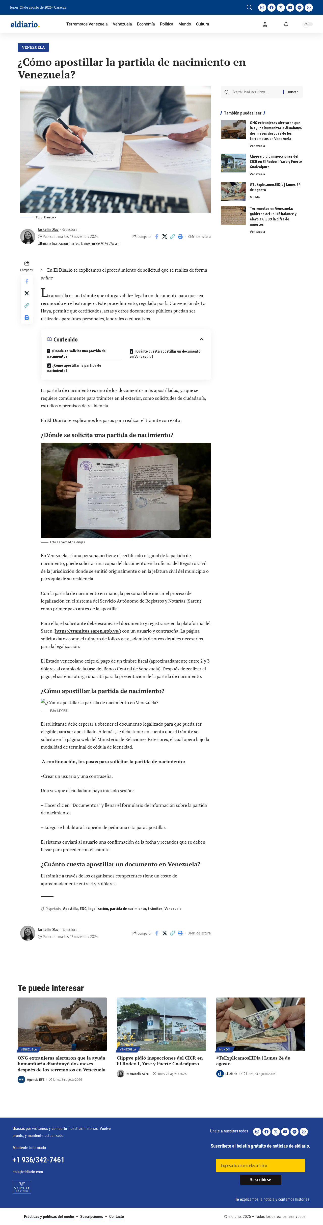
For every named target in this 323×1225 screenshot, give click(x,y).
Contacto (116, 1216)
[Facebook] (271, 8)
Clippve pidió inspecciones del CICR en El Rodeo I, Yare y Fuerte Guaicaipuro (276, 161)
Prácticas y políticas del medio (49, 1216)
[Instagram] (262, 8)
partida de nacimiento (128, 908)
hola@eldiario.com (28, 1172)
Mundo (255, 197)
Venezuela (33, 47)
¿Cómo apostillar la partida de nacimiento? (74, 368)
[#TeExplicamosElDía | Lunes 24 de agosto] (233, 191)
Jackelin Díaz (48, 229)
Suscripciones (91, 1216)
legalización (98, 908)
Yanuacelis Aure (137, 1074)
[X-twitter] (281, 8)
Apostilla (70, 908)
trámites (155, 908)
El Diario (231, 1074)
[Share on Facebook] (156, 237)
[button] (249, 7)
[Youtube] (290, 8)
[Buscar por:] (256, 92)
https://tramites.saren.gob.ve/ (87, 631)
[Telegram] (299, 8)
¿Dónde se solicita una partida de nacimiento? (76, 353)
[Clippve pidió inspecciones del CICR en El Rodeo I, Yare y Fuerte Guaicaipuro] (233, 163)
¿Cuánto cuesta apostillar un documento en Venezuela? (165, 354)
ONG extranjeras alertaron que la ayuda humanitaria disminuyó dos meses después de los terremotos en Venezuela (61, 1064)
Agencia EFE (35, 1079)
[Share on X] (164, 237)
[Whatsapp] (309, 8)
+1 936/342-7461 (39, 1159)
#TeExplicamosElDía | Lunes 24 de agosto (253, 1061)
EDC (83, 908)
